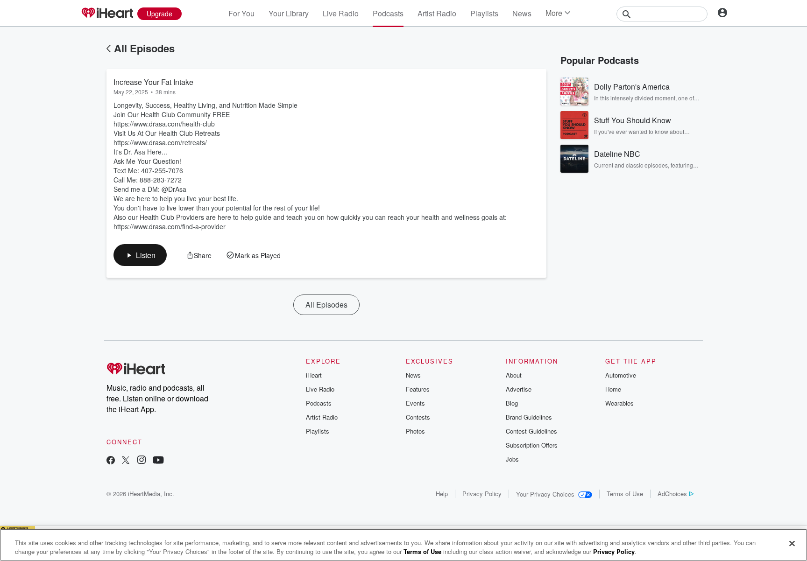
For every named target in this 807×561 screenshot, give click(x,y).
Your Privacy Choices (545, 494)
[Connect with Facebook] (110, 461)
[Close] (792, 543)
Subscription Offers (532, 445)
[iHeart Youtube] (158, 461)
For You (241, 13)
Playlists (484, 13)
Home (613, 389)
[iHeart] (107, 13)
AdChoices (672, 493)
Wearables (619, 403)
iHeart (314, 375)
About (514, 375)
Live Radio (341, 13)
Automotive (620, 375)
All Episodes (144, 48)
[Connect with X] (125, 461)
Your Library (289, 13)
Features (418, 389)
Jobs (512, 459)
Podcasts (388, 13)
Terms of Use (625, 493)
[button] (140, 255)
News (521, 13)
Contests (418, 417)
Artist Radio (437, 13)
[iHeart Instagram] (141, 461)
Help (442, 493)
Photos (415, 431)
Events (415, 403)
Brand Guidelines (529, 417)
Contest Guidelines (531, 431)
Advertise (518, 389)
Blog (512, 403)
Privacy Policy (482, 493)
